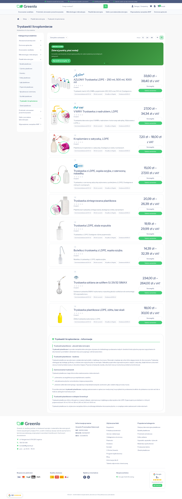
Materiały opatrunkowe (146, 444)
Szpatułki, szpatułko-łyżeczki (147, 440)
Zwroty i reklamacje (113, 434)
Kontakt (109, 447)
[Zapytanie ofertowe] (154, 6)
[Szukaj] (105, 6)
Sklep (25, 19)
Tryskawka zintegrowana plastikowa (95, 201)
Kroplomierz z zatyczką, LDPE (91, 139)
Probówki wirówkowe (145, 434)
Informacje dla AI (112, 460)
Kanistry (22, 73)
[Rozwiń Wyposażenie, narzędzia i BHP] (41, 124)
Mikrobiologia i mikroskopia (75, 12)
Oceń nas (158, 485)
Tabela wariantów (150, 90)
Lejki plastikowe (24, 82)
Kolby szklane (142, 437)
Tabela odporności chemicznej (117, 463)
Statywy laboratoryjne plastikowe (149, 427)
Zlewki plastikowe (25, 105)
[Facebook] (84, 477)
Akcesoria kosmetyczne (27, 41)
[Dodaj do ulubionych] (75, 70)
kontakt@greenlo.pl (26, 446)
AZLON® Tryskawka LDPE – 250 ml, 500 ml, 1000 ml (103, 80)
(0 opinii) (76, 87)
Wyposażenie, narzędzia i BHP (140, 12)
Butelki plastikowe (25, 64)
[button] (104, 63)
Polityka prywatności (113, 430)
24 (147, 38)
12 (143, 38)
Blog (108, 457)
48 (152, 38)
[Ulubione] (151, 6)
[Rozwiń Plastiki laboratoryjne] (41, 59)
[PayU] (29, 477)
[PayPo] (38, 477)
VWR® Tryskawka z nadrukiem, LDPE (96, 111)
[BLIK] (33, 477)
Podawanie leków (144, 447)
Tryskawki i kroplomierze (28, 101)
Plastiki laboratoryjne (95, 12)
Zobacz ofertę (58, 58)
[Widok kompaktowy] (157, 37)
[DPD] (67, 477)
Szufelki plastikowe (26, 96)
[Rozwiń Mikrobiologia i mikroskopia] (41, 55)
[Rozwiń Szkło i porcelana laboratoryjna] (41, 118)
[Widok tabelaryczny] (161, 37)
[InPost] (52, 477)
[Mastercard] (24, 477)
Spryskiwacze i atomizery (28, 92)
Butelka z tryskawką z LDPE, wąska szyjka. (98, 250)
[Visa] (19, 477)
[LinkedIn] (88, 477)
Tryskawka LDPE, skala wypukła (92, 225)
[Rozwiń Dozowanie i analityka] (41, 50)
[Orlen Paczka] (57, 477)
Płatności (109, 440)
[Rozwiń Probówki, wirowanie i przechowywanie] (41, 111)
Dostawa (109, 444)
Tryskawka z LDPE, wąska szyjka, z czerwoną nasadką (99, 172)
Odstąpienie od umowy (114, 437)
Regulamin (110, 427)
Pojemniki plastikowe (26, 87)
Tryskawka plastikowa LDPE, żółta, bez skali (99, 310)
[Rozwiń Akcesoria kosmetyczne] (41, 41)
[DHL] (62, 477)
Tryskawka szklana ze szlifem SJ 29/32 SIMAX (100, 282)
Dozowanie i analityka (25, 12)
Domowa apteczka (160, 12)
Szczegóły (150, 86)
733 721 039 (23, 443)
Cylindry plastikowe (26, 68)
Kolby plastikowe (25, 78)
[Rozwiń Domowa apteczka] (41, 45)
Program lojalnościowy (114, 454)
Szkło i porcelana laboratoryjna (116, 12)
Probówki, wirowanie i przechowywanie (49, 12)
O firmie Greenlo (112, 450)
